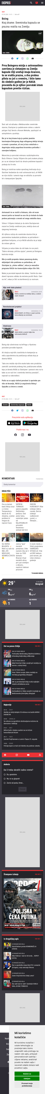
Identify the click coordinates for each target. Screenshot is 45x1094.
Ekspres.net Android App (30, 423)
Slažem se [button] (27, 1074)
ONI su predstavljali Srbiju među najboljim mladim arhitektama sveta (22, 681)
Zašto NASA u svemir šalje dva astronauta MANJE (22, 331)
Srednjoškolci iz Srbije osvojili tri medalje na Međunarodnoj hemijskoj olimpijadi (22, 691)
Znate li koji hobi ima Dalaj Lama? (22, 974)
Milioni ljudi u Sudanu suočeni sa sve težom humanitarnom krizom (22, 730)
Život (9, 1054)
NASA (29, 405)
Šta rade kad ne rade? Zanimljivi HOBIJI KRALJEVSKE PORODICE (22, 984)
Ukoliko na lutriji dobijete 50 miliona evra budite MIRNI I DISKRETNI (22, 712)
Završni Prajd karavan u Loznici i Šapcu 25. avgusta (22, 738)
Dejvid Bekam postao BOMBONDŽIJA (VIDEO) (22, 946)
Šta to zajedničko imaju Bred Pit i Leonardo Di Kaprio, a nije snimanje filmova (22, 965)
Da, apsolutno (12, 774)
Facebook (15, 435)
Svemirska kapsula (17, 405)
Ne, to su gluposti (13, 779)
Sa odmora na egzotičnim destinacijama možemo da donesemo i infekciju (22, 721)
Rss (40, 755)
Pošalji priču (36, 2)
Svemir (5, 405)
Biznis (8, 1044)
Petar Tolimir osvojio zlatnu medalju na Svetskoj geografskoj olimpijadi (22, 672)
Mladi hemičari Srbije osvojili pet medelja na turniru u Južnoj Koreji (22, 663)
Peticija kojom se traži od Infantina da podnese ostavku (22, 744)
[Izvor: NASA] (22, 196)
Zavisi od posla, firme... (15, 783)
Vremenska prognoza (22, 583)
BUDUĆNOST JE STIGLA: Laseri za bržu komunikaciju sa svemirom (22, 312)
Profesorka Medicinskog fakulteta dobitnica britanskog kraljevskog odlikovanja (22, 653)
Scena (8, 1049)
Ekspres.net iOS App (14, 423)
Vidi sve (37, 646)
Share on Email (32, 58)
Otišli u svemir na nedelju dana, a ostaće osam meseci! (22, 293)
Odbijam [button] (27, 1079)
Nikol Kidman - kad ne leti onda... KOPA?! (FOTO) (22, 956)
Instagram (22, 435)
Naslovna (9, 1038)
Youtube (29, 435)
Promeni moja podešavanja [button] (27, 1084)
